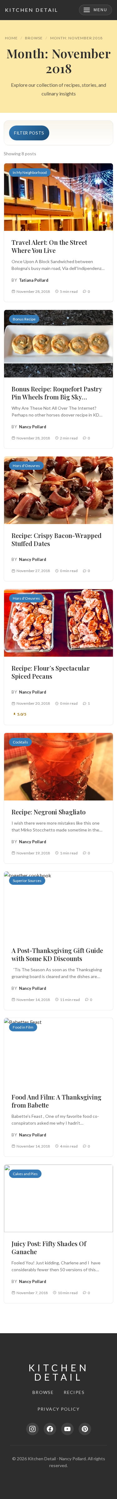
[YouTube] (67, 1429)
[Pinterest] (85, 1429)
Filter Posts (29, 132)
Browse (34, 38)
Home (11, 38)
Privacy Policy (58, 1409)
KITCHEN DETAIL (31, 9)
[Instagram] (32, 1429)
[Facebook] (50, 1429)
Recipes (74, 1392)
